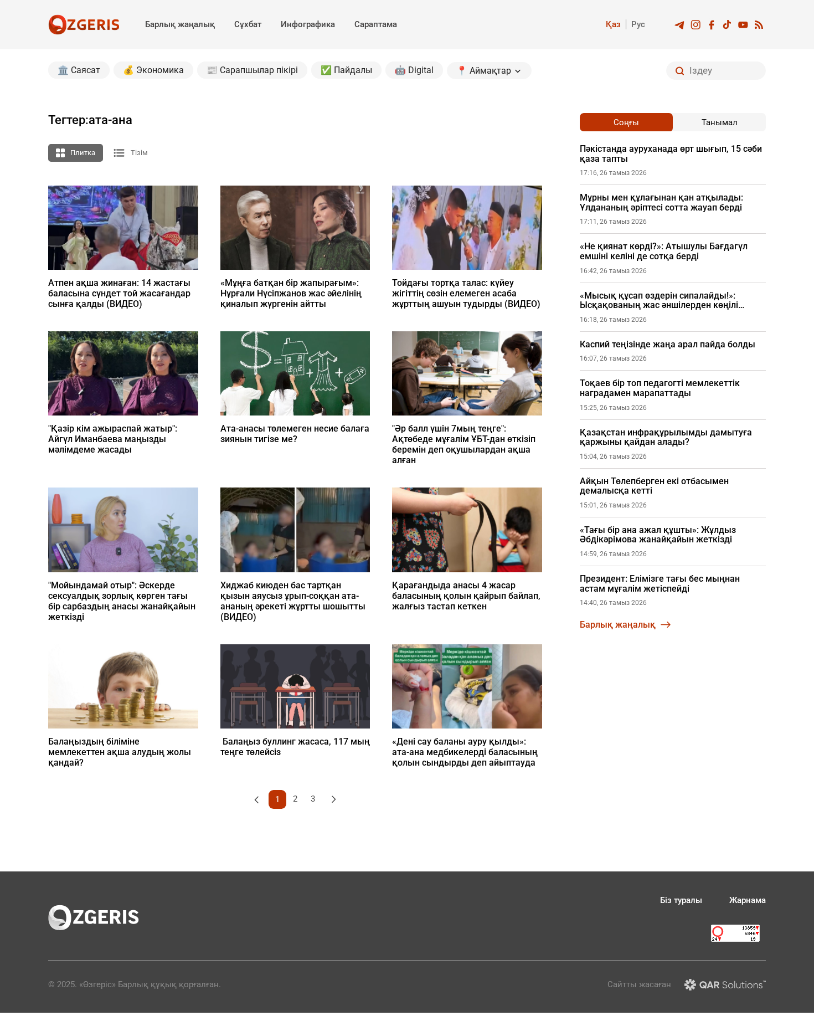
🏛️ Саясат (79, 70)
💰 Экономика (153, 70)
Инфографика (308, 24)
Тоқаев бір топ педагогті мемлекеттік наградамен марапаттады (660, 388)
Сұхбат (247, 24)
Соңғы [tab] (626, 122)
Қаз (613, 24)
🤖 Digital (414, 70)
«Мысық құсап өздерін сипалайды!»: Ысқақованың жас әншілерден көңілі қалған (659, 300)
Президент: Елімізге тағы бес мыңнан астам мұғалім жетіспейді (660, 583)
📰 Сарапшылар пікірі (252, 70)
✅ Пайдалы (346, 70)
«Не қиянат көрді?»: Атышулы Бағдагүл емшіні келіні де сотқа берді (664, 251)
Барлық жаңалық (180, 24)
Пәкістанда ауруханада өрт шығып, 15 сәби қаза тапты (671, 153)
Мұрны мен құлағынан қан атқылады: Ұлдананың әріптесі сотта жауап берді (661, 202)
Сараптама (375, 24)
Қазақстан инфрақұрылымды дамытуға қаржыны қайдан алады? (666, 437)
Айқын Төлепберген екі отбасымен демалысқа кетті (654, 486)
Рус (638, 24)
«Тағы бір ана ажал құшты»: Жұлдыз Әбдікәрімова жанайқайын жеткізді (658, 535)
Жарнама (747, 900)
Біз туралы (681, 900)
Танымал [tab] (720, 122)
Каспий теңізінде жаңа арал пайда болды (667, 345)
